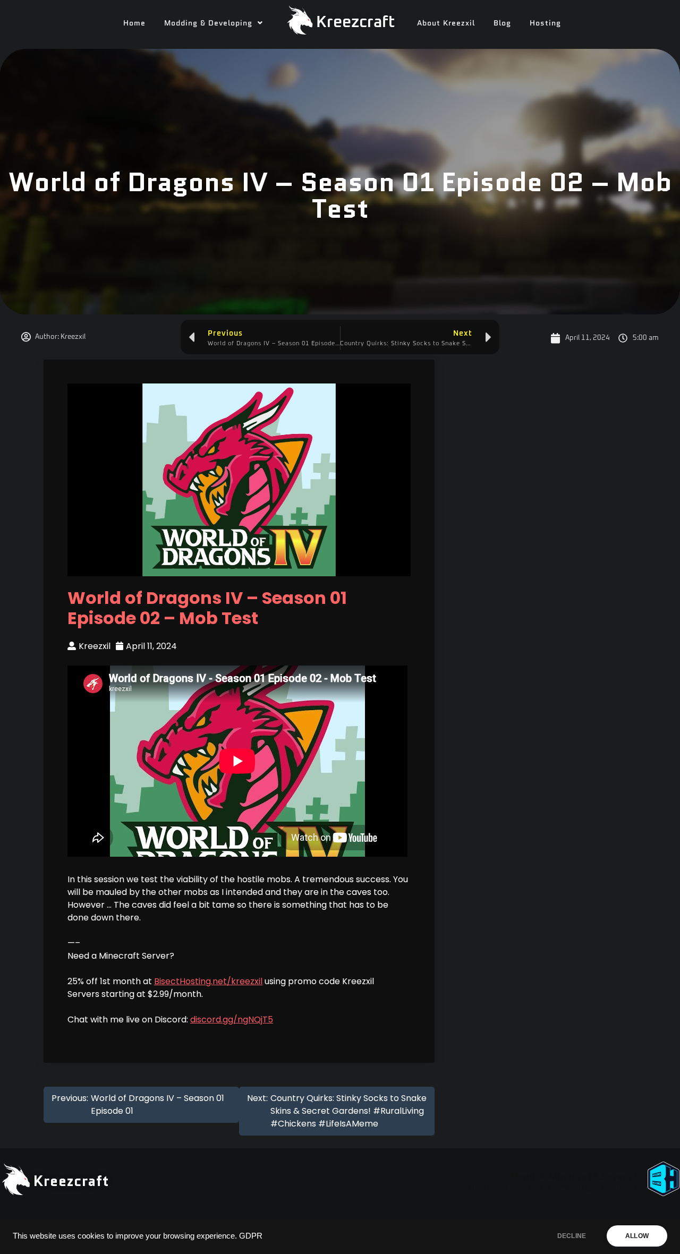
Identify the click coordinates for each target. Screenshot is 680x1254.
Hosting (545, 23)
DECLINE (571, 1236)
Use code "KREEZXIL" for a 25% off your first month (554, 1188)
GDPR (250, 1236)
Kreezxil (94, 646)
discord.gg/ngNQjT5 (231, 1019)
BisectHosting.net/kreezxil (208, 981)
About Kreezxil (446, 23)
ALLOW (637, 1236)
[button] (213, 23)
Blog (502, 23)
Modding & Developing (208, 23)
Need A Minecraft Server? (574, 1176)
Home (134, 23)
